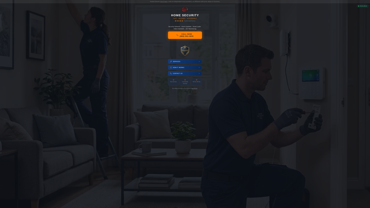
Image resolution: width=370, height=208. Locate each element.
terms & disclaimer (192, 88)
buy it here (163, 1)
